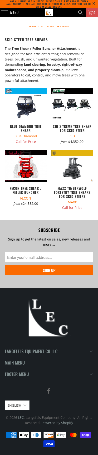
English (14, 405)
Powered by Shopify (57, 422)
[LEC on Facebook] (48, 391)
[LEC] (49, 12)
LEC (21, 417)
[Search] (80, 12)
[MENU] (2, 12)
